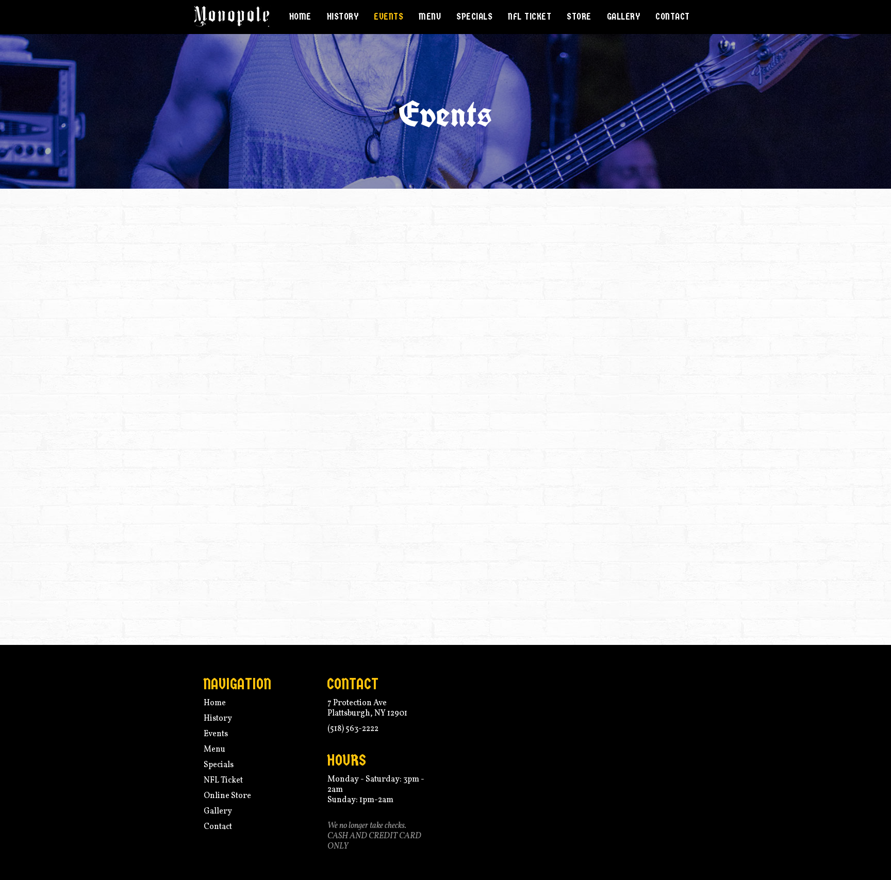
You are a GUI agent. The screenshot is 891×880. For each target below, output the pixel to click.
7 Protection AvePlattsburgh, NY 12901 (367, 708)
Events (388, 16)
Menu (430, 16)
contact (672, 16)
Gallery (218, 811)
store (579, 16)
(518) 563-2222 (352, 729)
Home (300, 16)
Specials (474, 16)
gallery (623, 16)
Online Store (227, 796)
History (343, 16)
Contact (218, 827)
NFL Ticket (529, 16)
